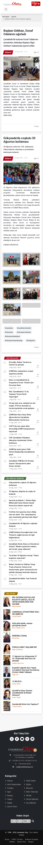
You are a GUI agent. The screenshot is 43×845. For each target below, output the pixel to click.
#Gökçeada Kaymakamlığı (13, 340)
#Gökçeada (9, 332)
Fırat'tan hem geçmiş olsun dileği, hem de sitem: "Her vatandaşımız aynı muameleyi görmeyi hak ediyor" (23, 514)
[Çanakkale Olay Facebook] (16, 739)
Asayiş (10, 795)
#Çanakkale (9, 328)
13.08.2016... (17, 682)
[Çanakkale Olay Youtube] (21, 739)
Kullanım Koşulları (31, 839)
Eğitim (28, 784)
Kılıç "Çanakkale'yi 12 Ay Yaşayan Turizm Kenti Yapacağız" (19, 394)
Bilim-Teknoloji (32, 792)
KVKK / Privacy (17, 839)
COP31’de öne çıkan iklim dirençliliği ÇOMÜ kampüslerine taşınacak (22, 429)
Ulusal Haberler (32, 799)
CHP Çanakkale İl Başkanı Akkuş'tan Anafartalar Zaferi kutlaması (20, 440)
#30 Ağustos (30, 340)
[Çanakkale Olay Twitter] (11, 739)
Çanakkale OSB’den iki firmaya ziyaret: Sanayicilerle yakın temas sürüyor (21, 463)
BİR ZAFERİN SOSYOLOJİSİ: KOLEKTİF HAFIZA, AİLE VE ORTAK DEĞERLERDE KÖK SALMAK (23, 601)
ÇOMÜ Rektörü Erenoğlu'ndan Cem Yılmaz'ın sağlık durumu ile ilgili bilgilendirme (23, 535)
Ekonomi (29, 788)
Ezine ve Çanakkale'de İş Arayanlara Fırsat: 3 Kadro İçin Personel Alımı (21, 382)
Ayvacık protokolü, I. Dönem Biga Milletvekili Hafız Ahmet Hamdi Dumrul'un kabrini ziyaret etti (22, 503)
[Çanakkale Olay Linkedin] (31, 739)
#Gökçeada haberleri (24, 332)
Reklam (12, 842)
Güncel (13, 17)
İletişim (31, 842)
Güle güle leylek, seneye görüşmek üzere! (22, 625)
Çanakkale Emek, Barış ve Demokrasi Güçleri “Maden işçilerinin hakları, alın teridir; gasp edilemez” (24, 546)
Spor (9, 792)
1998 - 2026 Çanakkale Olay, (17, 832)
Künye (7, 839)
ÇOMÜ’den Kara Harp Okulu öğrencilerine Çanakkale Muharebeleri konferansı (20, 417)
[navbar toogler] (6, 9)
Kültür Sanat (31, 781)
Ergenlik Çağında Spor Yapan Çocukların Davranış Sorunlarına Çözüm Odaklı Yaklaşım (25, 671)
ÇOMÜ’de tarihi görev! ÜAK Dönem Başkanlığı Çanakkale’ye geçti (22, 452)
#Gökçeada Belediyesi (12, 336)
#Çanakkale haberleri (24, 328)
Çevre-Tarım (12, 806)
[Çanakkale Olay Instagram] (26, 739)
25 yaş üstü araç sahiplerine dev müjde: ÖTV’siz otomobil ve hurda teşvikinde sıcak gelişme (22, 405)
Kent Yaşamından (14, 784)
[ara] (33, 821)
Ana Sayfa (5, 17)
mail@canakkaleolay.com (24, 767)
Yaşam (9, 799)
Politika (10, 788)
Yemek (28, 795)
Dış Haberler (31, 803)
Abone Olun (21, 842)
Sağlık (9, 803)
